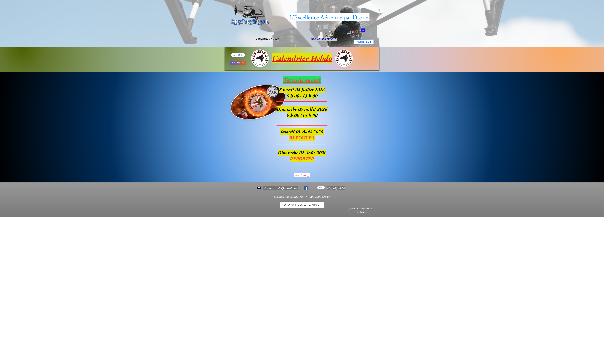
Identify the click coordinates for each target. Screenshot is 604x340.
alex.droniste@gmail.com (280, 188)
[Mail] (259, 188)
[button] (363, 29)
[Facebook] (306, 188)
